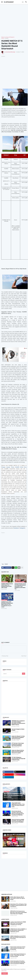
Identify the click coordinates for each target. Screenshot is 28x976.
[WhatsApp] (16, 567)
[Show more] (22, 567)
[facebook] (8, 772)
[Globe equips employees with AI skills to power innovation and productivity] (5, 949)
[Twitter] (13, 567)
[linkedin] (8, 777)
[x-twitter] (19, 772)
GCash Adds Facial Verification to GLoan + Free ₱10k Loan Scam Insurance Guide (18, 804)
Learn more (3, 970)
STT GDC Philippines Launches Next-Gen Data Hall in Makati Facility (18, 758)
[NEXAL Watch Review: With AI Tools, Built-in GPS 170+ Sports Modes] (5, 899)
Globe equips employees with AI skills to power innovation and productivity (17, 948)
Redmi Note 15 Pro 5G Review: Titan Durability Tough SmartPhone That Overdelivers (18, 905)
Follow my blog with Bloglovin (7, 37)
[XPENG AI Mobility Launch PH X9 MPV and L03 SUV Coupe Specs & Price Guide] (5, 938)
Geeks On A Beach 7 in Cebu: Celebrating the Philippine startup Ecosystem (18, 737)
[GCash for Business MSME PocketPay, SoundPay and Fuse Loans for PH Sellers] (7, 821)
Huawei (6, 38)
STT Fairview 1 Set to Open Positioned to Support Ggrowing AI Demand (18, 744)
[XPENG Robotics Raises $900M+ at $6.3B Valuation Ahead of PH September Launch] (5, 931)
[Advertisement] (14, 20)
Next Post (23, 655)
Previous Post (5, 655)
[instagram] (19, 774)
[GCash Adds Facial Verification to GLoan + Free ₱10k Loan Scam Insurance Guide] (7, 805)
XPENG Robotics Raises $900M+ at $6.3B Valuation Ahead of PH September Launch (18, 930)
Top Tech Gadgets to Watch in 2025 (18, 729)
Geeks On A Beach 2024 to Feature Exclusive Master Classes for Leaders (18, 751)
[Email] (19, 567)
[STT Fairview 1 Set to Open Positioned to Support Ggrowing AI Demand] (7, 745)
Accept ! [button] (4, 973)
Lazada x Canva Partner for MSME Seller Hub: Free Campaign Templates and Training (18, 923)
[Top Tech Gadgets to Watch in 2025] (7, 731)
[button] (2, 2)
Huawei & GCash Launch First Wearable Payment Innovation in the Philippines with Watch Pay (20, 586)
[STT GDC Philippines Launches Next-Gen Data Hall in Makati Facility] (7, 759)
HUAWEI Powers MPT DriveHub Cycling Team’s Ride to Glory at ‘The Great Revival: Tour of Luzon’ (7, 604)
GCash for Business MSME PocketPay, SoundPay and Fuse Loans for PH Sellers (18, 821)
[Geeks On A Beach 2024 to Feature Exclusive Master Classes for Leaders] (7, 752)
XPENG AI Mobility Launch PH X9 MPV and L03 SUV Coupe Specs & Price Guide (18, 937)
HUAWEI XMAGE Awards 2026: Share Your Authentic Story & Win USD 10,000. (7, 585)
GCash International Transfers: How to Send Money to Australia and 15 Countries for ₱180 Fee (18, 813)
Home (2, 38)
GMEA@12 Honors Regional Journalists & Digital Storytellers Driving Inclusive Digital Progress (18, 722)
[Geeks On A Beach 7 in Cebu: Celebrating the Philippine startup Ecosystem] (7, 738)
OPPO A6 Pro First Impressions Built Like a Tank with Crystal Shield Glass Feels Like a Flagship (18, 912)
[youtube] (8, 774)
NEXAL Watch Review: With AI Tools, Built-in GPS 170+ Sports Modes (17, 898)
